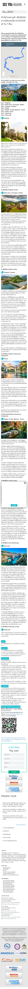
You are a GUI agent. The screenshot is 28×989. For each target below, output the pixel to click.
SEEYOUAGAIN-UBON (8, 890)
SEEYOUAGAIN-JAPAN (8, 887)
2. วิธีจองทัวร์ (6, 831)
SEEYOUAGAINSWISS (8, 892)
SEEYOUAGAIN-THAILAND (9, 889)
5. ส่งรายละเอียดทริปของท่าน (10, 840)
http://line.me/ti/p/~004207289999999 (11, 902)
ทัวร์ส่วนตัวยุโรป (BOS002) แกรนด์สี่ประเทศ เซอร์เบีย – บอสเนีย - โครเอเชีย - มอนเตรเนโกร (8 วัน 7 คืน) (14, 811)
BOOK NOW (5, 869)
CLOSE (14, 505)
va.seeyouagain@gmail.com (9, 918)
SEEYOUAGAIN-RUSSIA (8, 885)
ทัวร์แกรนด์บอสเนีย (5, 738)
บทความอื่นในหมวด (21, 824)
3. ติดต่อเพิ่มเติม (6, 834)
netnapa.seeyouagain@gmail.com (11, 904)
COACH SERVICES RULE (8, 873)
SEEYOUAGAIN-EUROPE (8, 880)
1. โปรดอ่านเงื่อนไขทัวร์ (8, 828)
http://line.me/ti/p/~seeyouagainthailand (11, 917)
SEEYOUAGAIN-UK (7, 883)
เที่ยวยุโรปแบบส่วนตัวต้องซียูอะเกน (14, 739)
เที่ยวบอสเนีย (13, 738)
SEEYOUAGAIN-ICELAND (9, 886)
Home (4, 11)
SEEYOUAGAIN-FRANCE (8, 882)
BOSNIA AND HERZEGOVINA (8, 12)
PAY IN (4, 870)
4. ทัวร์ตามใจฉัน (7, 837)
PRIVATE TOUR (10, 11)
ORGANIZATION (6, 868)
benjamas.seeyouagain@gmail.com (11, 912)
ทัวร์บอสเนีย (20, 738)
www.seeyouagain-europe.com (14, 714)
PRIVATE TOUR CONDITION (9, 872)
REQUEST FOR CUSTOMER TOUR (11, 875)
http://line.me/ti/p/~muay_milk (9, 911)
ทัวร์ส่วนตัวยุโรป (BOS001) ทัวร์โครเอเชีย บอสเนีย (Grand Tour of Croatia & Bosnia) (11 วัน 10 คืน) (14, 817)
